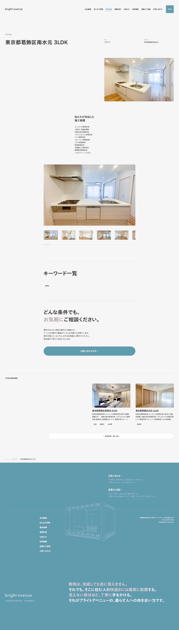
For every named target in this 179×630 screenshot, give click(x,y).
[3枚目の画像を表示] (86, 235)
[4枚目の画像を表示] (104, 235)
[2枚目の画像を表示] (68, 235)
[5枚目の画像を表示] (121, 235)
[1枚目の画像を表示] (51, 235)
